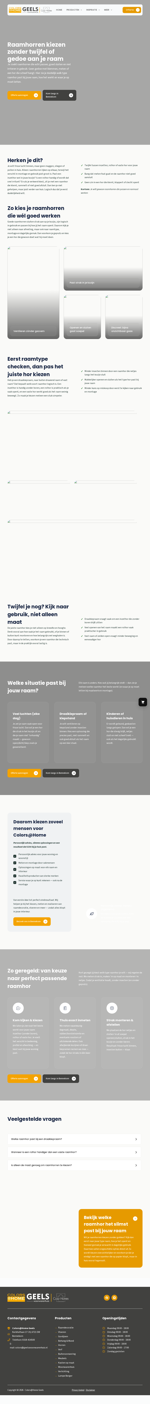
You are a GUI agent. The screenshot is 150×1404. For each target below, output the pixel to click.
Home (59, 9)
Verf (60, 1349)
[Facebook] (107, 1298)
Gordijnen (63, 1336)
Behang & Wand (66, 1340)
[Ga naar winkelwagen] (143, 702)
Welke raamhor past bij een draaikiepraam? (36, 1139)
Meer (106, 9)
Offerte (130, 9)
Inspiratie (91, 9)
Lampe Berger (65, 1375)
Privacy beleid (78, 1390)
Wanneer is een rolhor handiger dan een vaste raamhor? (44, 1152)
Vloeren (62, 1332)
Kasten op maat (66, 1362)
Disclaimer (90, 1390)
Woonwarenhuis (66, 1367)
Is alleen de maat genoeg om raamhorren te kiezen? (41, 1165)
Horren (61, 1345)
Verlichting (63, 1371)
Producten (73, 9)
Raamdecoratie (66, 1327)
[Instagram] (114, 1298)
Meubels (62, 1358)
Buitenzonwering (67, 1354)
